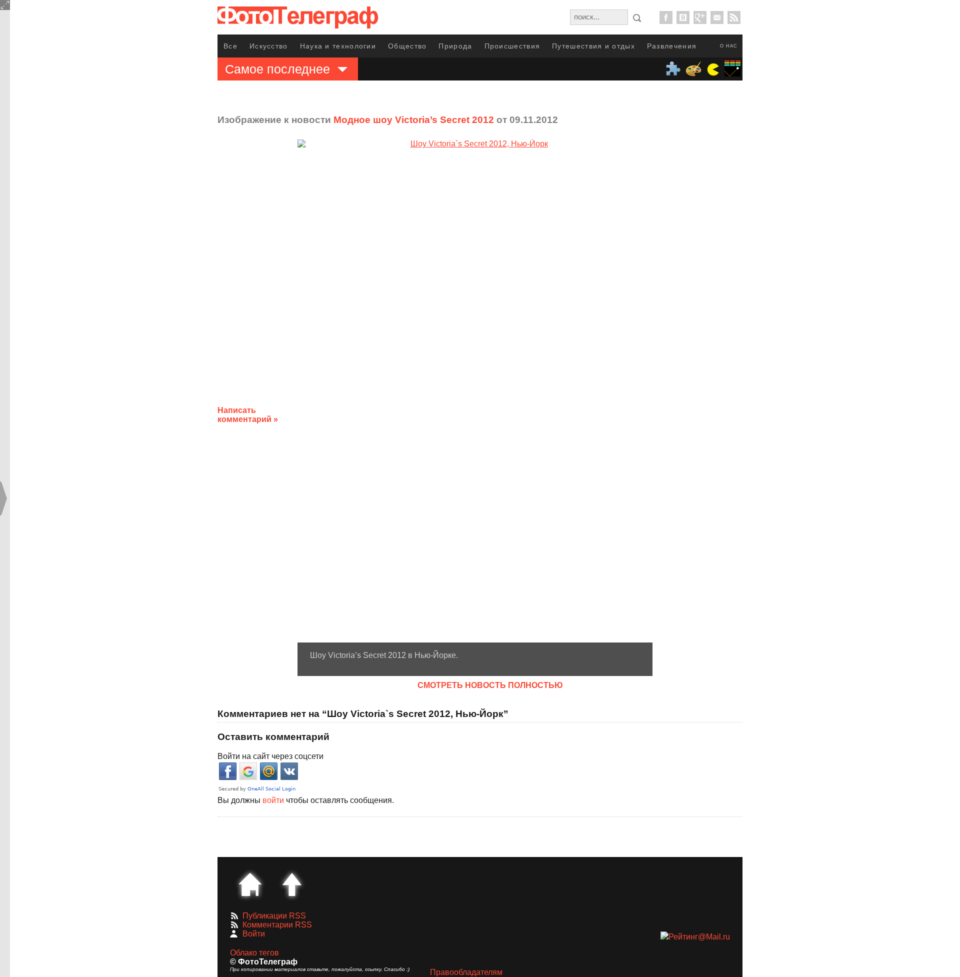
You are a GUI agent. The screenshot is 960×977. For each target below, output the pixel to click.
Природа (455, 46)
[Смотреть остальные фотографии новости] (475, 391)
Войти (253, 934)
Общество (407, 46)
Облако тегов (254, 952)
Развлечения (671, 46)
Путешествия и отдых (593, 46)
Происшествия (512, 46)
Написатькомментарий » (248, 415)
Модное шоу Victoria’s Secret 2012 (414, 119)
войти (273, 800)
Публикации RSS (274, 916)
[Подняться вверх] (292, 884)
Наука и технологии (338, 46)
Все (231, 46)
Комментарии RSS (277, 924)
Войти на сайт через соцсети (271, 756)
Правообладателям (466, 972)
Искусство (269, 46)
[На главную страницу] (250, 884)
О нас (729, 46)
